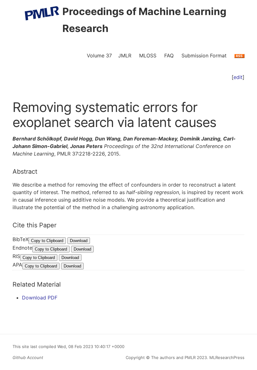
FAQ (169, 55)
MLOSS (147, 55)
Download (78, 240)
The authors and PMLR (173, 357)
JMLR (124, 55)
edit (238, 77)
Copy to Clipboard (47, 240)
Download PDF (39, 297)
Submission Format (204, 55)
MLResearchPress (226, 357)
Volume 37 (99, 55)
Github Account (28, 357)
